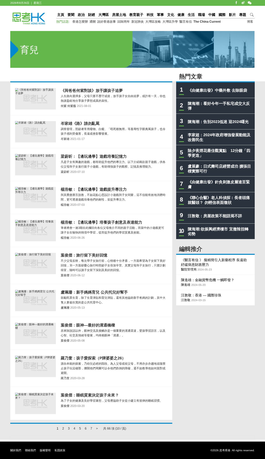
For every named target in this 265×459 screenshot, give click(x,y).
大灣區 (103, 15)
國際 (222, 15)
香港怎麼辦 (80, 21)
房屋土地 (119, 15)
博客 (250, 21)
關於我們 (15, 450)
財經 (91, 15)
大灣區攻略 (153, 21)
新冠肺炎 (137, 21)
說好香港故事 (106, 21)
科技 (150, 15)
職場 (201, 15)
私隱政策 (60, 450)
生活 (191, 15)
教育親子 (136, 15)
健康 (181, 15)
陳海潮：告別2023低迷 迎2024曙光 (218, 122)
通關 (92, 21)
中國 (211, 15)
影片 (232, 15)
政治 (81, 15)
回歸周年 (123, 21)
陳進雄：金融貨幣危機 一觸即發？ (207, 280)
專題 (242, 15)
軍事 (160, 15)
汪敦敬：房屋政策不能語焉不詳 (215, 216)
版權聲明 (45, 450)
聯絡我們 (30, 450)
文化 (170, 15)
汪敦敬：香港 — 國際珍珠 (201, 295)
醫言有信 (185, 21)
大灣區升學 (170, 21)
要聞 (71, 15)
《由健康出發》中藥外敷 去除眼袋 (217, 90)
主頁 (60, 15)
